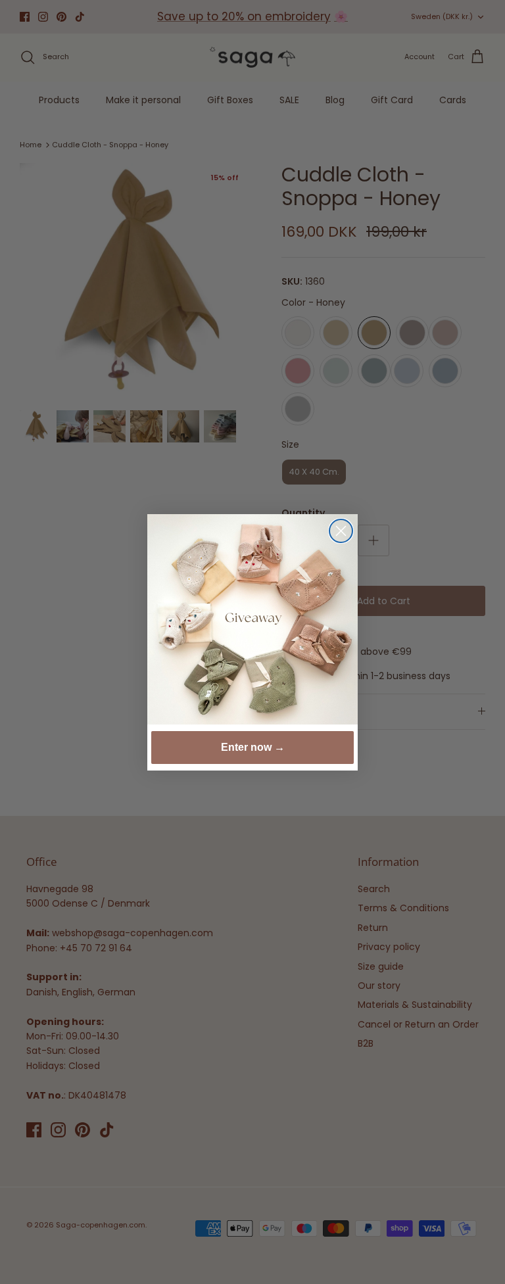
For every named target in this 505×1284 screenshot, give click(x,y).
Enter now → (253, 747)
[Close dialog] (340, 530)
